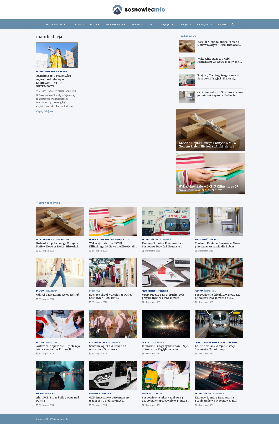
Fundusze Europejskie (111, 239)
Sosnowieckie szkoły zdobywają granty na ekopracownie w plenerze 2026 (165, 400)
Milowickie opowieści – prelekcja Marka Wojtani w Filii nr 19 (58, 348)
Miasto (93, 24)
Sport (152, 24)
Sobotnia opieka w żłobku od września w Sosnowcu (107, 348)
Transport (76, 24)
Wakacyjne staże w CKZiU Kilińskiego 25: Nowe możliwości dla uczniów (218, 62)
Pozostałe (94, 291)
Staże (126, 239)
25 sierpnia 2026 (152, 302)
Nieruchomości (149, 291)
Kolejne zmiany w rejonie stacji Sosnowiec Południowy (215, 348)
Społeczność (201, 239)
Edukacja (93, 239)
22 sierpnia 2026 (205, 353)
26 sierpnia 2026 (46, 299)
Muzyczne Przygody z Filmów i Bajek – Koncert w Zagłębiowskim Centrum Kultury (166, 349)
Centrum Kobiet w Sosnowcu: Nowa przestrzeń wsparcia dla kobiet (220, 94)
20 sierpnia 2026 (152, 404)
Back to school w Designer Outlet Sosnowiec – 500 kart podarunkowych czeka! (110, 298)
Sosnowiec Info (60, 419)
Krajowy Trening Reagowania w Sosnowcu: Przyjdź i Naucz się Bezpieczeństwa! (218, 78)
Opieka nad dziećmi (98, 342)
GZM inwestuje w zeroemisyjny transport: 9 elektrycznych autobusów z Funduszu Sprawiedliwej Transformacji (113, 402)
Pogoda (40, 393)
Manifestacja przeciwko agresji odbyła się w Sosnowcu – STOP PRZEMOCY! (53, 81)
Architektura (43, 239)
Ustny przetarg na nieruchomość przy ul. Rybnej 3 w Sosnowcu (163, 296)
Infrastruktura (203, 342)
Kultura (65, 239)
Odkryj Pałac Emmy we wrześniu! (57, 294)
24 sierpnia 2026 (46, 353)
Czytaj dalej (42, 111)
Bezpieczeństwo (54, 24)
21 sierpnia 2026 (99, 404)
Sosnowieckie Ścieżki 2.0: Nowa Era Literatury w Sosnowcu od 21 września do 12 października (217, 298)
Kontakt (222, 24)
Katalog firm (203, 24)
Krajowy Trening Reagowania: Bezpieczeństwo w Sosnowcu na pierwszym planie (215, 400)
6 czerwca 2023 (46, 90)
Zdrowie (136, 24)
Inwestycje (94, 393)
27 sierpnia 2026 (99, 250)
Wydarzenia (165, 239)
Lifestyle (184, 24)
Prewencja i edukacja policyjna (51, 71)
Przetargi (163, 291)
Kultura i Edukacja (114, 24)
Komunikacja (218, 342)
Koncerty (146, 342)
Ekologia (157, 393)
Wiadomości (51, 393)
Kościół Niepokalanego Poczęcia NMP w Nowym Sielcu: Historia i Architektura (218, 45)
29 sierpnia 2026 (46, 250)
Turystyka (165, 24)
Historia (55, 239)
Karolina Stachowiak (67, 90)
